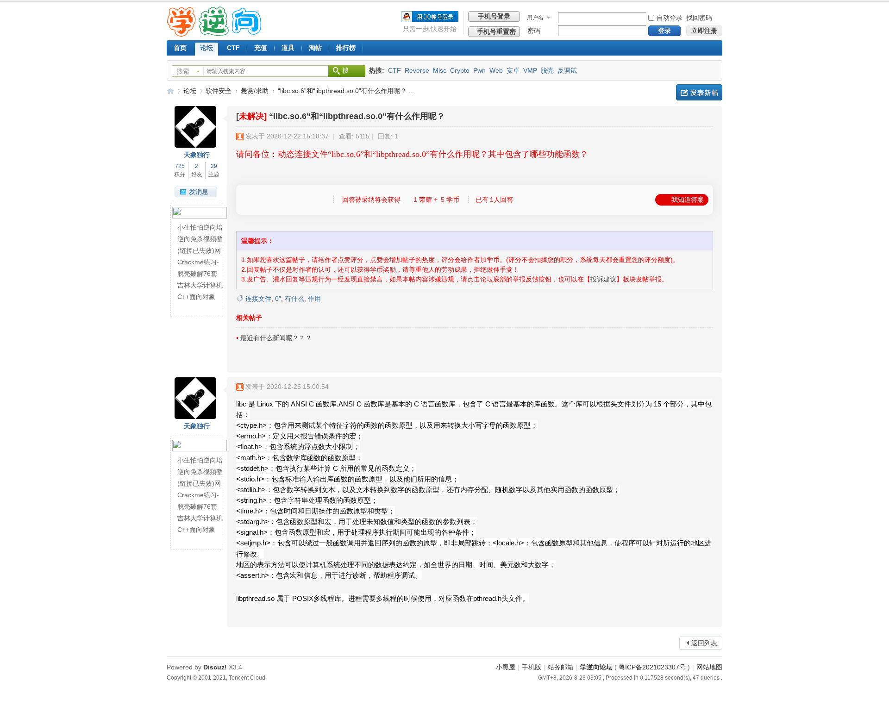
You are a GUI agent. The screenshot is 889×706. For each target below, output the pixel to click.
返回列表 (704, 643)
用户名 (535, 17)
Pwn (479, 70)
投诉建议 (603, 279)
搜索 (182, 71)
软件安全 (219, 90)
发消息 (198, 191)
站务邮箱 (561, 667)
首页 (180, 47)
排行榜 (346, 47)
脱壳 (547, 70)
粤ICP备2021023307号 (652, 667)
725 (180, 166)
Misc (439, 70)
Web (496, 70)
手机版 (531, 667)
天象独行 (197, 154)
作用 (314, 298)
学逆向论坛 (170, 91)
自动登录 (669, 17)
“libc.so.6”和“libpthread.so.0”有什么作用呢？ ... (346, 90)
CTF (233, 47)
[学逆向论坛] (214, 34)
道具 (288, 47)
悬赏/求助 (255, 90)
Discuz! (215, 667)
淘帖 (315, 47)
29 (214, 166)
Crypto (460, 70)
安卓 (513, 70)
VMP (530, 70)
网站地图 (709, 667)
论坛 (206, 47)
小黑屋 (505, 667)
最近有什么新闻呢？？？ (276, 338)
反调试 (567, 70)
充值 (260, 47)
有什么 (294, 298)
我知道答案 (687, 199)
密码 (533, 30)
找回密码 (699, 17)
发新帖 (699, 92)
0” (278, 298)
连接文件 (258, 298)
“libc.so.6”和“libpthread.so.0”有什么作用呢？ (357, 116)
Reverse (417, 70)
